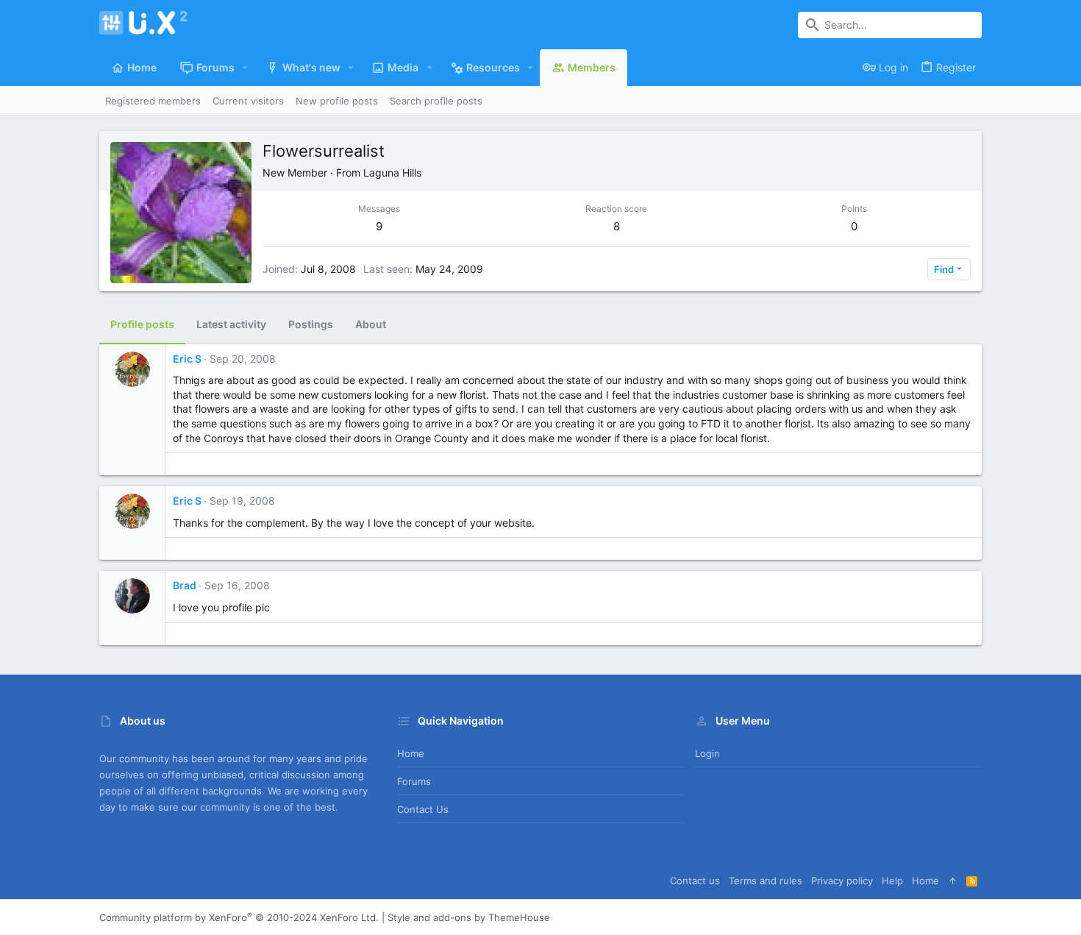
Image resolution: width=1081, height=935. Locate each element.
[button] (245, 68)
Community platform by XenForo (239, 917)
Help (892, 880)
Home (410, 753)
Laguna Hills (392, 172)
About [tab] (370, 324)
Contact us (423, 809)
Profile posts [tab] (142, 324)
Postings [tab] (310, 324)
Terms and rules (765, 880)
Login (707, 753)
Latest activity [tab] (231, 324)
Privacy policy (842, 880)
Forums (414, 781)
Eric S (187, 358)
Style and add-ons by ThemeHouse (469, 917)
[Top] (952, 881)
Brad (184, 585)
